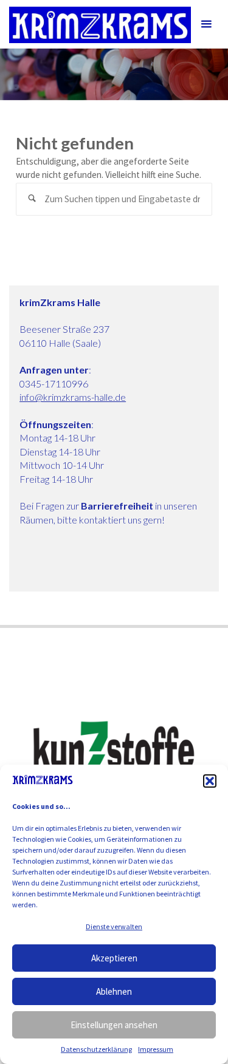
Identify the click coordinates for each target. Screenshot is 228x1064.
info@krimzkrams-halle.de (72, 397)
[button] (210, 781)
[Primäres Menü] (206, 24)
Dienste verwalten (114, 926)
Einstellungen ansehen (114, 1025)
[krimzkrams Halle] (99, 24)
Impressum (155, 1049)
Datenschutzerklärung (96, 1049)
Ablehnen (114, 991)
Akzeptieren (114, 958)
